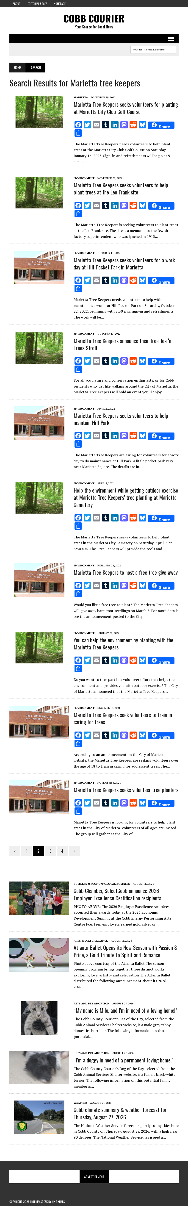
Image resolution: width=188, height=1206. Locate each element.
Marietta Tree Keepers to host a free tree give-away (126, 572)
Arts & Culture (85, 940)
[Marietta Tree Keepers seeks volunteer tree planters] (39, 810)
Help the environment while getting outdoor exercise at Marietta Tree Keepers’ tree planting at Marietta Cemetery (126, 497)
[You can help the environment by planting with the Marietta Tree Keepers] (39, 661)
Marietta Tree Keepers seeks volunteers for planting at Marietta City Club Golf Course (126, 107)
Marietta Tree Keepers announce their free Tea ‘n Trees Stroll (122, 344)
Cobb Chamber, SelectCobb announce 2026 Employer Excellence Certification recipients (117, 894)
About (17, 4)
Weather (80, 1102)
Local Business (118, 883)
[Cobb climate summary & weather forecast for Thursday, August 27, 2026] (39, 1131)
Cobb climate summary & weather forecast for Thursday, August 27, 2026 (120, 1113)
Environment (84, 178)
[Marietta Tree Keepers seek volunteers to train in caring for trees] (39, 736)
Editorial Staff (37, 4)
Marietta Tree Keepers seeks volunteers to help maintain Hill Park (121, 419)
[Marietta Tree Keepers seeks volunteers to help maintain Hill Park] (39, 436)
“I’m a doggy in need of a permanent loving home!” (124, 1060)
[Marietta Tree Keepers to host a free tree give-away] (39, 593)
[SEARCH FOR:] (153, 49)
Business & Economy (89, 883)
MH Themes (58, 1201)
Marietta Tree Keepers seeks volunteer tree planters (126, 789)
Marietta (81, 97)
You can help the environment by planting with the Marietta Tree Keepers (123, 643)
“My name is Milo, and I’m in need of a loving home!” (125, 1010)
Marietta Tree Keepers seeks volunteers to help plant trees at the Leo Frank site (121, 188)
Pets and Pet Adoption (91, 1003)
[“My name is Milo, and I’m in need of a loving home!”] (39, 1031)
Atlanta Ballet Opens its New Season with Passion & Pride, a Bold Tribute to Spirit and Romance (125, 951)
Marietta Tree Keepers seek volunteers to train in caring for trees (123, 718)
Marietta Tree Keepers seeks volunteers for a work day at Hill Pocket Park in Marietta (124, 263)
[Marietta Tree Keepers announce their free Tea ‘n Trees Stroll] (39, 361)
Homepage (60, 4)
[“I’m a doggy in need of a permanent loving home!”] (39, 1081)
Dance (103, 940)
